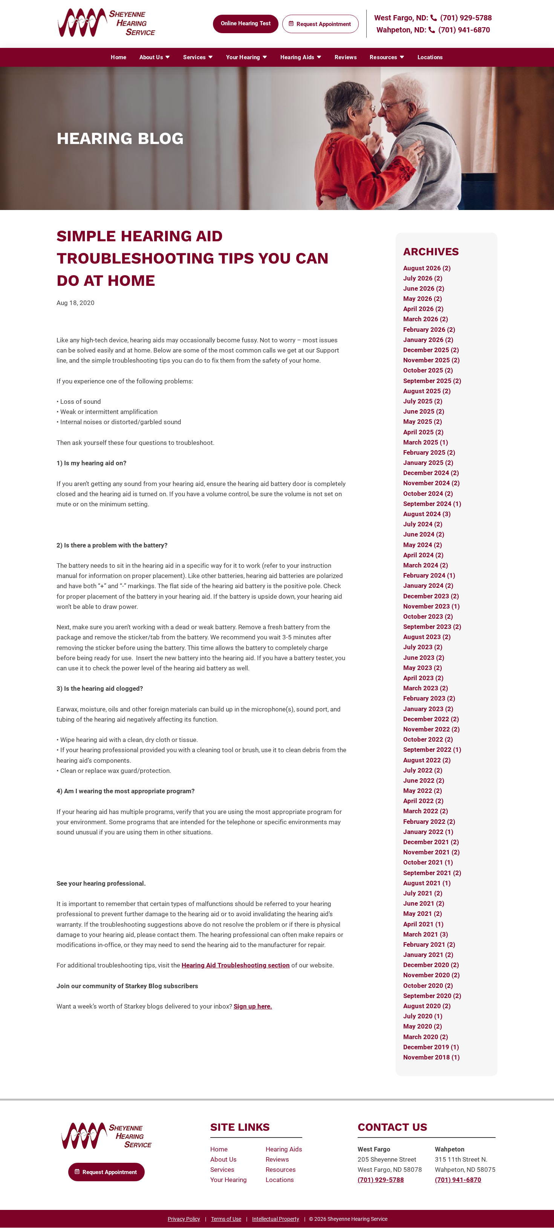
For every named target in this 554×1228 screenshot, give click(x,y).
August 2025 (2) (427, 391)
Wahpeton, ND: (401, 29)
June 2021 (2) (423, 903)
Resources (384, 57)
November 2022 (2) (431, 729)
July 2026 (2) (422, 278)
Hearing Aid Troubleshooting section (236, 965)
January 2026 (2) (428, 339)
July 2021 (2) (422, 893)
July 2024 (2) (422, 524)
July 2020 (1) (422, 1016)
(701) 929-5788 (465, 17)
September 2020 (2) (432, 996)
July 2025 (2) (422, 401)
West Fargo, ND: (401, 17)
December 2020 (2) (431, 965)
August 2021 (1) (427, 883)
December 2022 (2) (431, 719)
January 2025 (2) (428, 462)
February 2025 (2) (429, 452)
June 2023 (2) (423, 657)
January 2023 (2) (428, 709)
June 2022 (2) (423, 780)
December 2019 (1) (431, 1047)
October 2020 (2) (428, 985)
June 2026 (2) (423, 288)
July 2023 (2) (422, 647)
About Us (152, 57)
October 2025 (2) (428, 370)
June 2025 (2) (423, 411)
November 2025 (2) (431, 360)
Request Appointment (324, 24)
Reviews (346, 57)
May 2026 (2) (422, 298)
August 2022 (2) (427, 760)
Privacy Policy (184, 1219)
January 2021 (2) (428, 954)
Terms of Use (226, 1219)
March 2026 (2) (425, 319)
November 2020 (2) (431, 975)
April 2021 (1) (423, 924)
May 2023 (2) (422, 667)
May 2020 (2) (422, 1026)
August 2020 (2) (427, 1006)
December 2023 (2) (431, 596)
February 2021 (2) (429, 944)
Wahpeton (450, 1149)
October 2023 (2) (428, 616)
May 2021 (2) (422, 913)
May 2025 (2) (422, 421)
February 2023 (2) (429, 698)
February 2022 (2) (429, 821)
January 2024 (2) (428, 585)
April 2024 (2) (423, 555)
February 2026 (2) (429, 329)
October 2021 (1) (428, 862)
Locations (430, 57)
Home (118, 57)
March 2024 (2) (425, 565)
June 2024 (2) (423, 534)
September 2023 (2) (432, 626)
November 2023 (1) (431, 606)
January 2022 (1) (428, 832)
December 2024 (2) (431, 473)
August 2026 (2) (427, 268)
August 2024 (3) (427, 514)
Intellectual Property (275, 1219)
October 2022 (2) (428, 739)
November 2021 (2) (431, 852)
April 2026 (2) (423, 309)
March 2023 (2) (425, 688)
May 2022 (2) (422, 790)
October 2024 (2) (428, 493)
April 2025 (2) (423, 432)
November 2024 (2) (431, 483)
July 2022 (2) (422, 770)
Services (195, 57)
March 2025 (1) (425, 442)
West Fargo (374, 1149)
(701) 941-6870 (463, 29)
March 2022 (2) (425, 811)
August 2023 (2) (427, 637)
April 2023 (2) (423, 678)
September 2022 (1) (432, 749)
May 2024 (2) (422, 545)
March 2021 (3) (425, 934)
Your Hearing (244, 57)
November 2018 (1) (431, 1057)
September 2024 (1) (432, 503)
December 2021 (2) (431, 842)
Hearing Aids (298, 57)
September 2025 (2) (432, 381)
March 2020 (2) (425, 1037)
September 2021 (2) (432, 873)
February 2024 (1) (429, 575)
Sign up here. (253, 1006)
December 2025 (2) (431, 350)
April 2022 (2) (423, 801)
